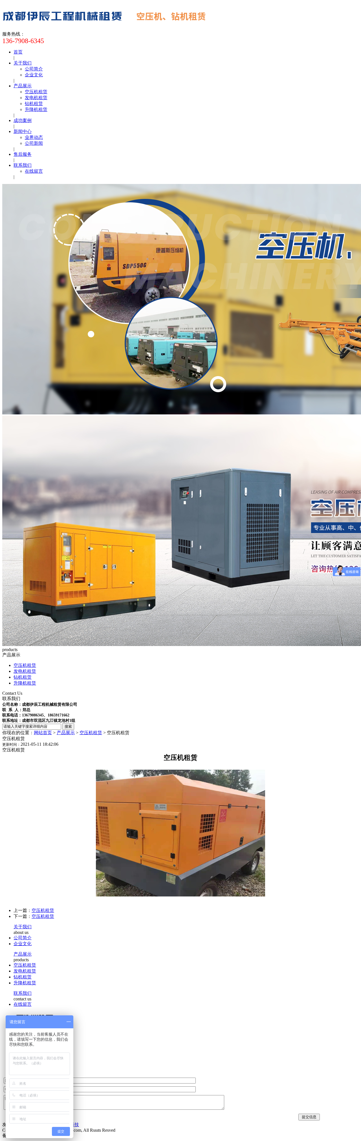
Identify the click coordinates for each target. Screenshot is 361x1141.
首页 (18, 52)
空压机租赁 (36, 91)
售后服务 (23, 154)
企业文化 (34, 74)
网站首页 (43, 732)
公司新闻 (34, 143)
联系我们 (23, 165)
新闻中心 (23, 131)
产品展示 (23, 85)
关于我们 (23, 63)
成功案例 (23, 120)
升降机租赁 (36, 109)
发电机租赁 (36, 97)
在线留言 (34, 171)
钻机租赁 (34, 103)
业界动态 (34, 137)
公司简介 (34, 68)
